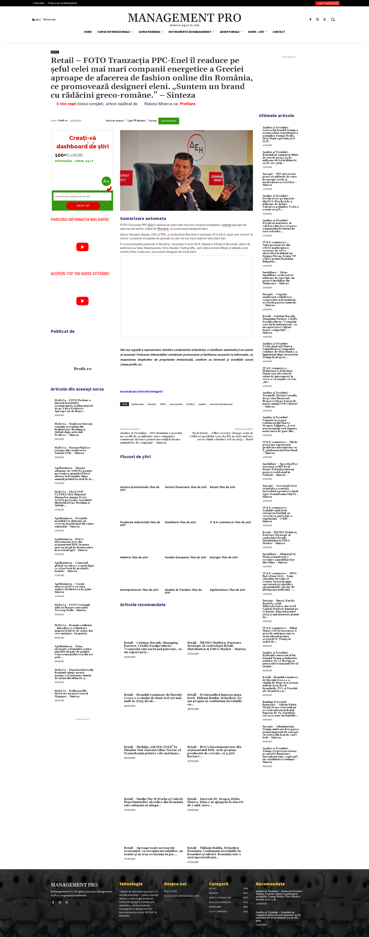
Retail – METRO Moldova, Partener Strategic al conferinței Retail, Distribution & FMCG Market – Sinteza (216, 646)
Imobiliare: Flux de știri (180, 522)
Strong (152, 120)
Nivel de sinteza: (115, 120)
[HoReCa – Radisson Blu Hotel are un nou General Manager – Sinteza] (103, 696)
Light (130, 120)
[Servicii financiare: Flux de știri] (186, 472)
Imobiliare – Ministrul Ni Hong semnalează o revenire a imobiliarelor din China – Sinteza (279, 558)
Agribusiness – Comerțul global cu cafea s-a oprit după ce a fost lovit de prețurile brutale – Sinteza (74, 567)
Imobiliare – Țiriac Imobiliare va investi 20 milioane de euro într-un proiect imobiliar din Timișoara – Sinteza (278, 278)
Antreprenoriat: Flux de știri (139, 590)
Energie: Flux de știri (224, 557)
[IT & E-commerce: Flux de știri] (231, 507)
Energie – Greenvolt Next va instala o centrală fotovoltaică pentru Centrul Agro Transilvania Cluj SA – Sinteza (281, 491)
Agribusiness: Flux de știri (227, 590)
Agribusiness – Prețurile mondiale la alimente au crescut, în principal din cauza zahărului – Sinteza (74, 522)
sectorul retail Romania (221, 404)
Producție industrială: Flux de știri (140, 523)
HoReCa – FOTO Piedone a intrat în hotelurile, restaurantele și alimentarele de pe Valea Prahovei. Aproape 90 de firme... (74, 406)
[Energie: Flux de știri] (231, 543)
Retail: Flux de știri (222, 487)
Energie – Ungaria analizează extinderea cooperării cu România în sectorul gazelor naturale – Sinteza (280, 300)
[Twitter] (324, 19)
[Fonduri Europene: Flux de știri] (186, 543)
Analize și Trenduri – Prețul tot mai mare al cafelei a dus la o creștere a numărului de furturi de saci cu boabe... (280, 226)
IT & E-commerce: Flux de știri (230, 522)
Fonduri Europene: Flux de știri (185, 557)
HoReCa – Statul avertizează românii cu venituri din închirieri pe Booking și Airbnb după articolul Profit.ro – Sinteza (73, 429)
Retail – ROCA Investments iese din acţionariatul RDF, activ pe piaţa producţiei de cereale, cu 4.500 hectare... (214, 752)
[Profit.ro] (82, 352)
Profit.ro (62, 120)
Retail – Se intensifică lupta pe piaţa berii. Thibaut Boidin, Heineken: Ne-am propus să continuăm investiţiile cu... (215, 699)
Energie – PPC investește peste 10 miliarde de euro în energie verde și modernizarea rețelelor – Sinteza (280, 180)
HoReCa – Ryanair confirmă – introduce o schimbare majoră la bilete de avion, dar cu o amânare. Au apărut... (74, 629)
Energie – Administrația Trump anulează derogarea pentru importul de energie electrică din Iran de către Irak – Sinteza (281, 732)
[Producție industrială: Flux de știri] (141, 507)
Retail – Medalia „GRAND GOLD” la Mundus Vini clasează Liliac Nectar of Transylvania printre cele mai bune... (152, 750)
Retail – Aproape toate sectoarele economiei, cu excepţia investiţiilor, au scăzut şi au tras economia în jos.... (153, 851)
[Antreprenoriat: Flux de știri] (141, 575)
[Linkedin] (176, 415)
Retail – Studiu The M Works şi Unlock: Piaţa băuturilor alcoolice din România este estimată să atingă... (153, 802)
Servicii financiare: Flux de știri (186, 487)
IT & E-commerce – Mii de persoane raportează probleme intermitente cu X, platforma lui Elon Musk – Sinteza (280, 448)
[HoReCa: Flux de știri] (141, 543)
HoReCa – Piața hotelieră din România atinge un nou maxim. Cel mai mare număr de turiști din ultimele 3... (74, 674)
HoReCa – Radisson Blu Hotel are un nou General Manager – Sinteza (71, 693)
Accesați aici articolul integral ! (141, 391)
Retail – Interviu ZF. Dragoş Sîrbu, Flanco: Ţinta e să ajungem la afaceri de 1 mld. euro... (215, 802)
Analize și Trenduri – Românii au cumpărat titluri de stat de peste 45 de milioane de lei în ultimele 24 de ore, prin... (280, 158)
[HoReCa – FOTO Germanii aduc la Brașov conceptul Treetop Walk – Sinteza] (103, 610)
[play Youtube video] (82, 247)
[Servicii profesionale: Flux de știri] (141, 472)
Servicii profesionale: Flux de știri (140, 488)
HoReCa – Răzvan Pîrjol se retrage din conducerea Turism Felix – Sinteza (72, 450)
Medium (141, 120)
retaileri (202, 404)
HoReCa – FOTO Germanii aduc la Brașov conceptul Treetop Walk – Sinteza (72, 607)
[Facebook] (310, 19)
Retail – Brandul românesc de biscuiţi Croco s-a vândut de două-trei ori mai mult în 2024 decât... (153, 698)
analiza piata (137, 404)
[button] (332, 19)
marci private (176, 404)
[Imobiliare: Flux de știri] (186, 507)
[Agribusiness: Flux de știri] (231, 575)
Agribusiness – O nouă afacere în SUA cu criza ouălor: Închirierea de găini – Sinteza (74, 588)
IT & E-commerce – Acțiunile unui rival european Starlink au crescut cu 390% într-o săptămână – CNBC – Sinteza (278, 514)
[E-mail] (232, 120)
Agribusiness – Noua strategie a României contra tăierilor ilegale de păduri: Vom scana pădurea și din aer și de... (74, 652)
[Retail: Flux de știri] (231, 472)
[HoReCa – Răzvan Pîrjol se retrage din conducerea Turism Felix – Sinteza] (103, 453)
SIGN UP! (83, 205)
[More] (185, 415)
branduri (151, 404)
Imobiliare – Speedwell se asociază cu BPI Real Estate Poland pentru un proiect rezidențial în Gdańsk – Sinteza (280, 470)
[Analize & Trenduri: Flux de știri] (186, 575)
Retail (55, 52)
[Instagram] (317, 19)
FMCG (163, 404)
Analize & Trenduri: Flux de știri (183, 591)
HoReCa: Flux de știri (134, 557)
